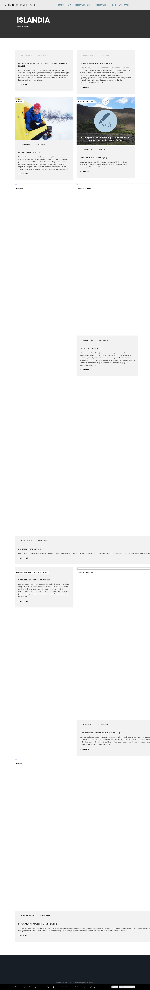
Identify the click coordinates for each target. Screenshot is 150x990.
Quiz (91, 101)
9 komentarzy (102, 149)
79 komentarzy (104, 55)
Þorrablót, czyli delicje (90, 349)
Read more (23, 85)
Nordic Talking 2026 (82, 5)
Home (19, 26)
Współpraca (124, 5)
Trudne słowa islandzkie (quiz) (93, 158)
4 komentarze (45, 915)
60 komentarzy (43, 55)
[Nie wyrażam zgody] (147, 987)
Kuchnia (88, 188)
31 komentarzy (103, 724)
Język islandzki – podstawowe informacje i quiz (101, 733)
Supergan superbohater (29, 153)
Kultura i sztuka (30, 572)
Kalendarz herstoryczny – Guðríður (96, 63)
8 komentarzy (41, 144)
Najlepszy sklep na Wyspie (29, 549)
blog (114, 5)
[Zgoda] (114, 987)
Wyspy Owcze (42, 572)
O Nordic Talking (101, 5)
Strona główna (64, 5)
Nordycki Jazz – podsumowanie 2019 (34, 580)
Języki (87, 101)
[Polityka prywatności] (127, 987)
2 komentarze (103, 340)
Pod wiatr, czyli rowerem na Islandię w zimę (37, 924)
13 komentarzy (42, 541)
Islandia (19, 101)
